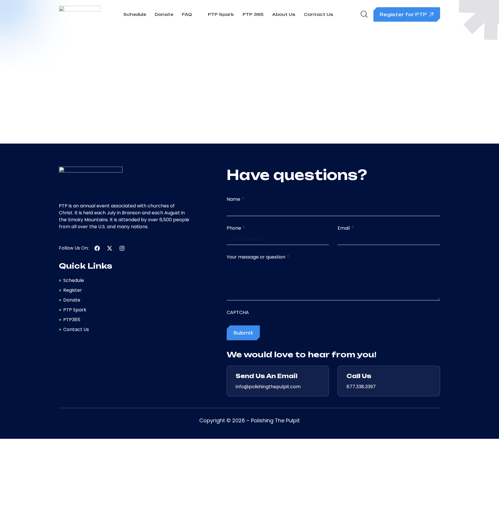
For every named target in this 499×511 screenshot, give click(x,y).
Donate (164, 14)
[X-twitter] (109, 248)
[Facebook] (97, 248)
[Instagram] (122, 248)
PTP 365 (253, 14)
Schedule (134, 14)
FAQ (187, 14)
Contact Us (318, 14)
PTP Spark (221, 14)
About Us (283, 14)
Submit (243, 333)
